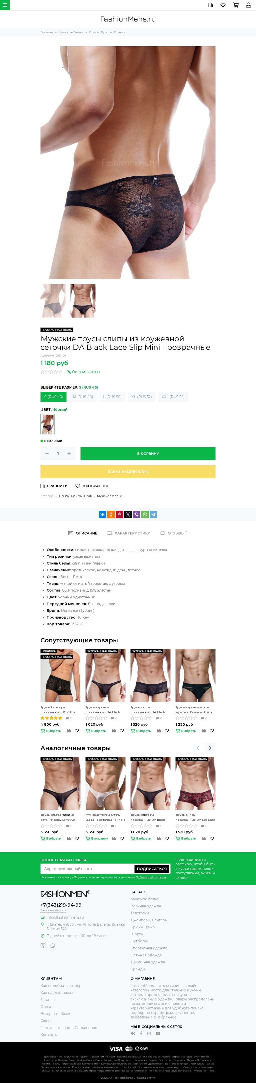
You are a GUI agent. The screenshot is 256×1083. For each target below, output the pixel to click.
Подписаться (152, 869)
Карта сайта (146, 1077)
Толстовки (139, 913)
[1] (47, 424)
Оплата (47, 1006)
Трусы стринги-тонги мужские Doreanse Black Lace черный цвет (194, 710)
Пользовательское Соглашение (68, 1027)
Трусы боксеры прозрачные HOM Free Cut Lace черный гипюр (59, 710)
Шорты (137, 934)
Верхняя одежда (145, 906)
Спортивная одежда (148, 948)
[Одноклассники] (111, 514)
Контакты (49, 1034)
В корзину (148, 453)
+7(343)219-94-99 (61, 905)
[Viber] (136, 514)
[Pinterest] (119, 514)
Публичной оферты (151, 877)
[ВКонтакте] (102, 514)
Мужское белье (109, 496)
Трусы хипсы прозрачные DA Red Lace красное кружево (195, 817)
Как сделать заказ (56, 992)
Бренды (137, 969)
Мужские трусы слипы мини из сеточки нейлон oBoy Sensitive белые (105, 817)
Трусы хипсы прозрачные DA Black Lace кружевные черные (149, 710)
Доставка (49, 999)
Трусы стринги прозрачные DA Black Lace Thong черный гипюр (103, 710)
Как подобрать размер (61, 985)
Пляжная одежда (146, 955)
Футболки (139, 941)
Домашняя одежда (147, 962)
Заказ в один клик (128, 471)
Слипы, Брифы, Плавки (77, 496)
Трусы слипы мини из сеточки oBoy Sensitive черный (57, 817)
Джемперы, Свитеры (149, 920)
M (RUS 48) (83, 397)
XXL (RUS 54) (173, 397)
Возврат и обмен (55, 1013)
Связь (45, 1020)
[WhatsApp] (145, 514)
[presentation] (198, 748)
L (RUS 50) (112, 397)
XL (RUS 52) (142, 397)
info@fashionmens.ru (65, 917)
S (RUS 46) (53, 397)
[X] (128, 514)
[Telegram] (153, 514)
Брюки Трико (142, 927)
